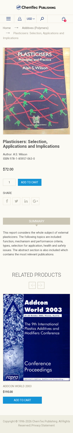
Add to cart (22, 400)
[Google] (35, 201)
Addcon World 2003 (17, 386)
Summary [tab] (36, 221)
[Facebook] (7, 201)
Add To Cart (29, 182)
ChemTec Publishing (44, 421)
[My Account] (19, 19)
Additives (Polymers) (35, 28)
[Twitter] (16, 201)
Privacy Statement (43, 425)
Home (7, 28)
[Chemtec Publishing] (36, 7)
